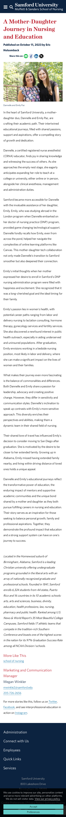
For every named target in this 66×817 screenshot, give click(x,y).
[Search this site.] (11, 7)
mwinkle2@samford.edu (18, 687)
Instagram (21, 713)
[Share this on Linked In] (36, 56)
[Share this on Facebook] (31, 56)
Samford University (33, 778)
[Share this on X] (41, 56)
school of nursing (13, 661)
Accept (33, 806)
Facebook (9, 707)
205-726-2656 (12, 693)
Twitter (53, 701)
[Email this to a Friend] (26, 56)
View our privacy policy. (47, 798)
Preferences (33, 811)
